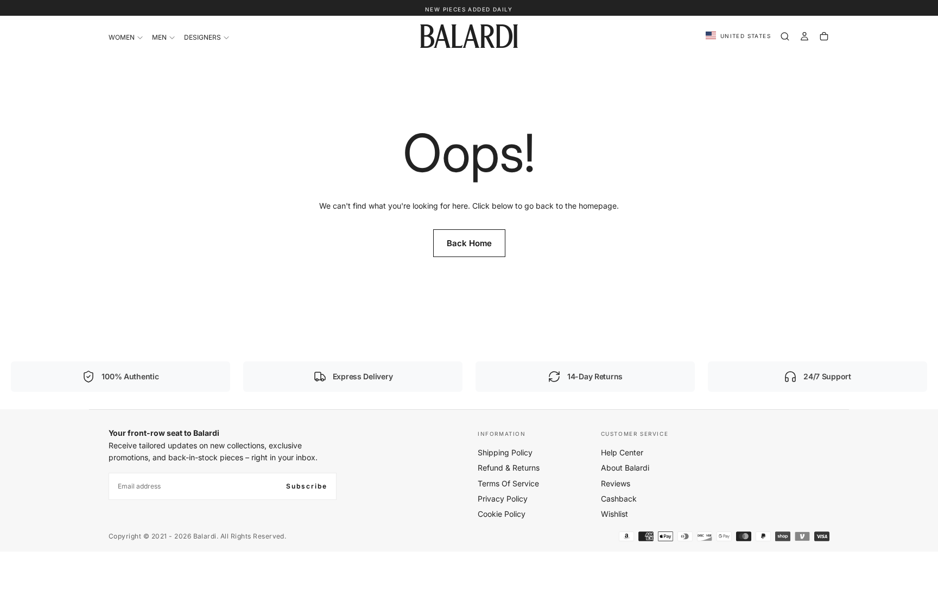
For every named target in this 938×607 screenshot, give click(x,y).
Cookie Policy (501, 513)
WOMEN (122, 37)
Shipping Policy (505, 452)
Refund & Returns (509, 467)
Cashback (619, 498)
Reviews (615, 483)
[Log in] (804, 36)
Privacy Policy (503, 498)
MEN (159, 37)
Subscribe (306, 486)
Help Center (622, 452)
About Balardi (625, 467)
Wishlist (614, 513)
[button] (738, 36)
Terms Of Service (508, 483)
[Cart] (824, 36)
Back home (469, 243)
